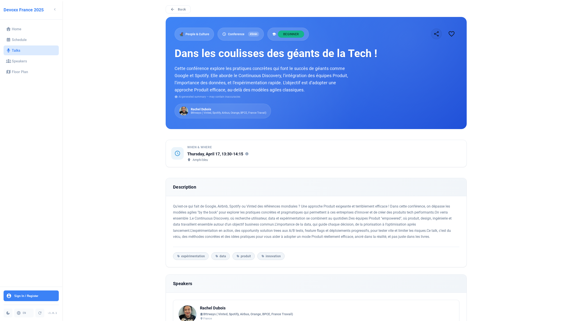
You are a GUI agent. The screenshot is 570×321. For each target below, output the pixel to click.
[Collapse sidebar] (55, 9)
